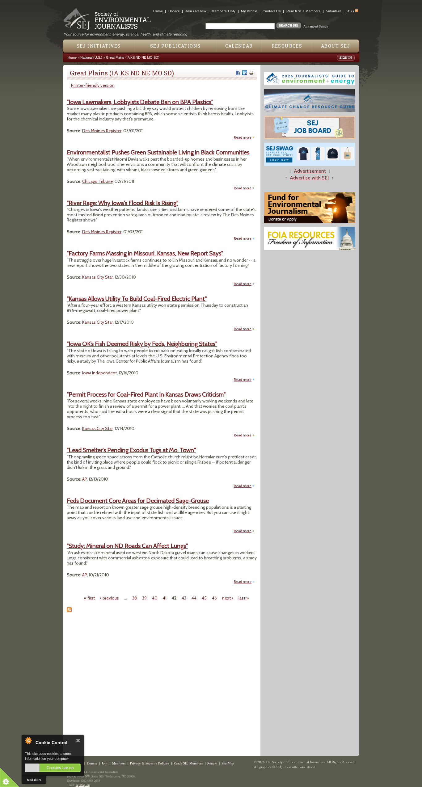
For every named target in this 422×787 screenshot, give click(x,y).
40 (155, 598)
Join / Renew (195, 11)
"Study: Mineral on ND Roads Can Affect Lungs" (127, 545)
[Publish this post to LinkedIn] (244, 73)
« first (89, 598)
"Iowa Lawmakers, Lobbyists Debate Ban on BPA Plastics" (140, 102)
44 (194, 598)
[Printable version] (251, 73)
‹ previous (109, 598)
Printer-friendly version (93, 85)
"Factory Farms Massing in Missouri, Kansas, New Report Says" (145, 253)
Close (78, 741)
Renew (212, 763)
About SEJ (335, 46)
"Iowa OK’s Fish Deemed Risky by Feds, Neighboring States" (142, 343)
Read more (244, 137)
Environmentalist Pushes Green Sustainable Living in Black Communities (158, 152)
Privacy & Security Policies (149, 763)
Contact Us (272, 11)
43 (184, 598)
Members (118, 763)
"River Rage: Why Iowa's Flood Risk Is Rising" (122, 203)
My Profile (249, 11)
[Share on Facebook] (238, 73)
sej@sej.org (83, 785)
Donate (174, 11)
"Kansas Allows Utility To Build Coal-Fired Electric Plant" (137, 298)
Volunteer (333, 11)
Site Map (228, 763)
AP (84, 479)
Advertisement (310, 171)
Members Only (223, 11)
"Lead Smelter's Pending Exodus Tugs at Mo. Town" (131, 450)
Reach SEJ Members (303, 11)
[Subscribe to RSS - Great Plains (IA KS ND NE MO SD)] (69, 610)
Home (158, 11)
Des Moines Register (101, 130)
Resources (287, 46)
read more (34, 779)
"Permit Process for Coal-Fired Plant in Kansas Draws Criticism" (146, 394)
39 (144, 598)
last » (243, 598)
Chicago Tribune (97, 181)
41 (165, 598)
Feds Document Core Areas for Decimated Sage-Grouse (138, 500)
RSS (350, 11)
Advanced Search (315, 26)
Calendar (239, 46)
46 (214, 598)
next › (227, 598)
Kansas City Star (97, 277)
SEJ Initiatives (99, 46)
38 (134, 598)
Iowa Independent (99, 373)
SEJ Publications (175, 46)
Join (105, 763)
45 (204, 598)
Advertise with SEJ (309, 178)
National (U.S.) (91, 57)
